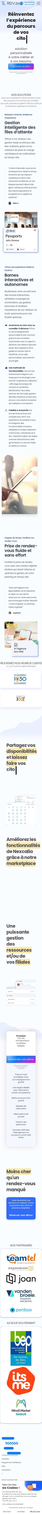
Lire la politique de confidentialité (12, 1504)
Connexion (6, 1470)
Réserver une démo (21, 1215)
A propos (5, 1459)
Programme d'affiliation (11, 1462)
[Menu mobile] (38, 3)
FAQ (3, 1466)
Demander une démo (21, 66)
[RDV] (21, 1445)
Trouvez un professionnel (11, 3)
